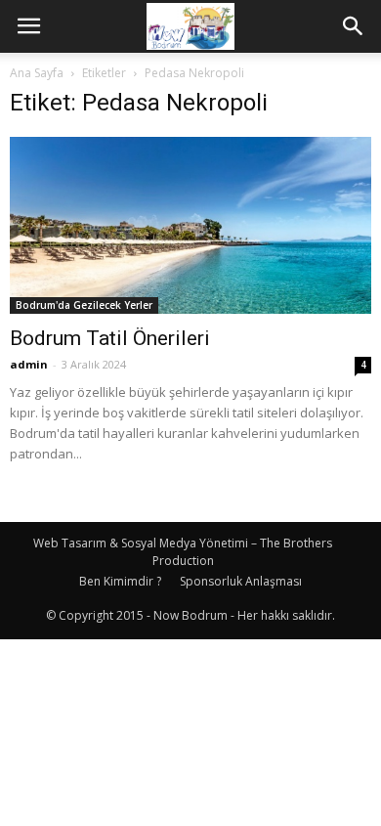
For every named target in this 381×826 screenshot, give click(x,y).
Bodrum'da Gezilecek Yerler (84, 305)
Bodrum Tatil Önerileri (110, 338)
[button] (353, 26)
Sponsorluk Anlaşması (241, 581)
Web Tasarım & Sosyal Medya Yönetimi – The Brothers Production (182, 552)
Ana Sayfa (37, 73)
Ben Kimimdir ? (120, 581)
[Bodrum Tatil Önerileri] (190, 225)
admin (29, 364)
